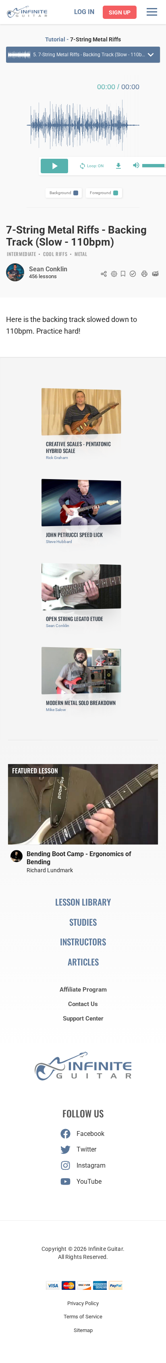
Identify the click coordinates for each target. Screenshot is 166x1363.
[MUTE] (136, 166)
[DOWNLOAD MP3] (118, 166)
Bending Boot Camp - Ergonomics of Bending (79, 858)
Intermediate (21, 254)
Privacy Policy (83, 1303)
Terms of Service (83, 1317)
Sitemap (83, 1330)
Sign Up (120, 12)
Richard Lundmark (50, 870)
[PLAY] (54, 166)
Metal (81, 254)
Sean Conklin (48, 269)
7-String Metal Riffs (95, 39)
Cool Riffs (55, 254)
